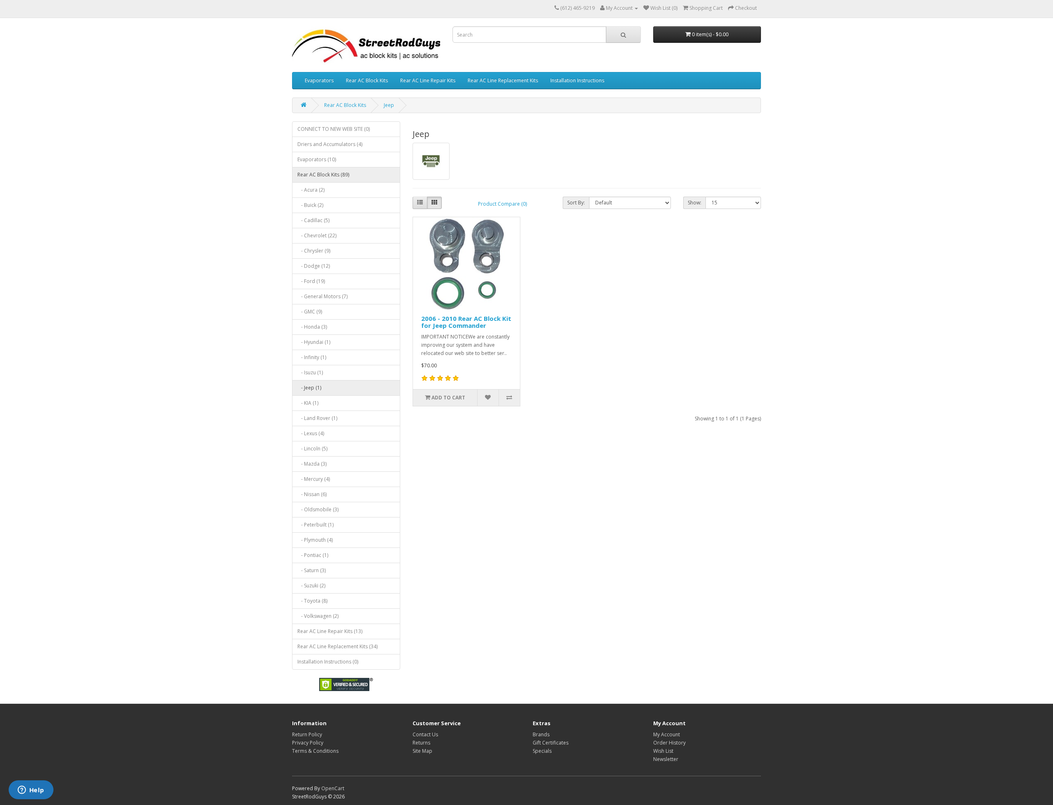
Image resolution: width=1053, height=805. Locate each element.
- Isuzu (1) (310, 372)
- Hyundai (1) (313, 342)
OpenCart (332, 788)
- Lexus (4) (310, 433)
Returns (421, 742)
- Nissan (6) (312, 494)
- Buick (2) (310, 205)
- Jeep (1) (309, 387)
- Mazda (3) (312, 463)
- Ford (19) (311, 281)
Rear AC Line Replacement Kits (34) (337, 646)
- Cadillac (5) (313, 220)
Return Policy (307, 734)
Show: (694, 202)
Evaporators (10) (316, 159)
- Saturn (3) (311, 570)
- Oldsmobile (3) (318, 509)
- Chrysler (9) (313, 250)
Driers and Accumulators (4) (329, 144)
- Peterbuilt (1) (315, 524)
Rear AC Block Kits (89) (323, 174)
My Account (666, 734)
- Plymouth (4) (315, 539)
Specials (542, 750)
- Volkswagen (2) (318, 615)
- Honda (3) (312, 326)
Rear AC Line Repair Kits (427, 80)
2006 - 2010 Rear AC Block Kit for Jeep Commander (466, 321)
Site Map (422, 750)
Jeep (389, 105)
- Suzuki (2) (311, 585)
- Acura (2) (311, 189)
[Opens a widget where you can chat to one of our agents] (30, 790)
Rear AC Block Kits (367, 80)
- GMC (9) (309, 311)
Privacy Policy (307, 742)
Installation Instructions (577, 80)
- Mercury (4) (313, 479)
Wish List (663, 750)
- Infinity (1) (311, 357)
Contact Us (425, 734)
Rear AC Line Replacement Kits (503, 80)
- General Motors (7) (322, 296)
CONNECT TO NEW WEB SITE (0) (333, 128)
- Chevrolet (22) (316, 235)
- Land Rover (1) (317, 418)
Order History (669, 742)
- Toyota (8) (312, 600)
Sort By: (576, 202)
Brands (541, 734)
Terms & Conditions (315, 750)
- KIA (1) (307, 402)
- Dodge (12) (313, 265)
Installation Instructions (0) (327, 661)
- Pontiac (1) (312, 555)
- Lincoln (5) (312, 448)
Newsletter (665, 759)
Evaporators (319, 80)
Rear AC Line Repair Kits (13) (329, 631)
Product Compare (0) (502, 203)
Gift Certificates (550, 742)
